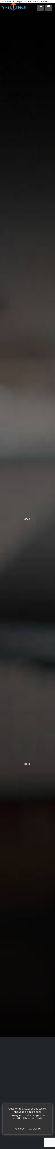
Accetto (35, 1129)
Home (27, 764)
